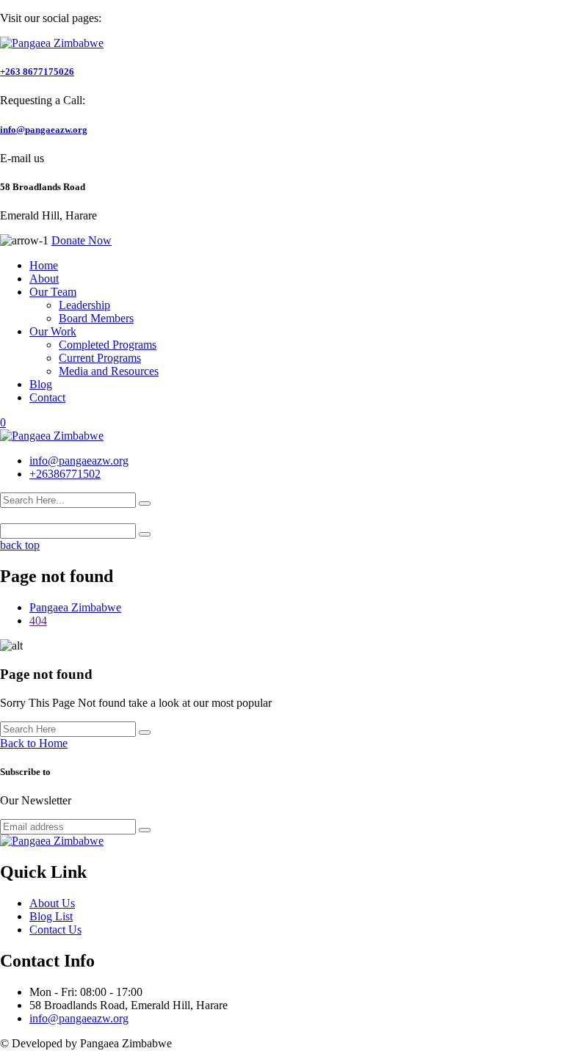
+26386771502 (65, 474)
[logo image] (52, 435)
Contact (47, 397)
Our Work (52, 331)
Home (43, 265)
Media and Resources (109, 371)
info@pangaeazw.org (43, 129)
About (44, 278)
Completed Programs (107, 344)
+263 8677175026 (37, 71)
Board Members (96, 318)
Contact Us (55, 929)
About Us (52, 903)
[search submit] (145, 503)
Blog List (51, 916)
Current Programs (100, 358)
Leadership (84, 305)
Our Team (52, 291)
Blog (40, 384)
